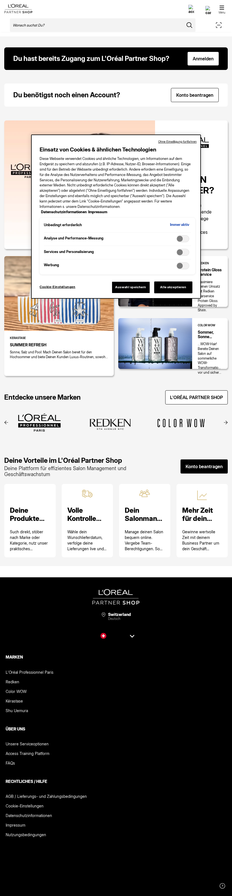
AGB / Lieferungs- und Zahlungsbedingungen (46, 796)
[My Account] (191, 11)
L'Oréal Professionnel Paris (29, 672)
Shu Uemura (17, 710)
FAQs (10, 763)
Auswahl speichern (130, 287)
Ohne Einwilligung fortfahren (177, 142)
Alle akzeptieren (173, 287)
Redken (12, 681)
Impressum (15, 825)
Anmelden (203, 58)
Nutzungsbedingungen (26, 834)
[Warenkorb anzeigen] (208, 12)
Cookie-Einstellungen (25, 805)
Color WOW (16, 691)
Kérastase (14, 701)
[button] (6, 423)
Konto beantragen (194, 95)
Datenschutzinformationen (29, 815)
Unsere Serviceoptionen (27, 743)
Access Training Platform (28, 753)
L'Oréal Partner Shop (196, 397)
